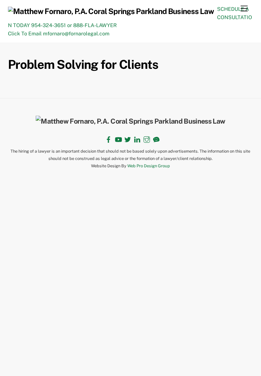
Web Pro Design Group (148, 165)
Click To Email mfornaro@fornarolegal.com (58, 34)
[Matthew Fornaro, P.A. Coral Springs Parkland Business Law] (111, 11)
